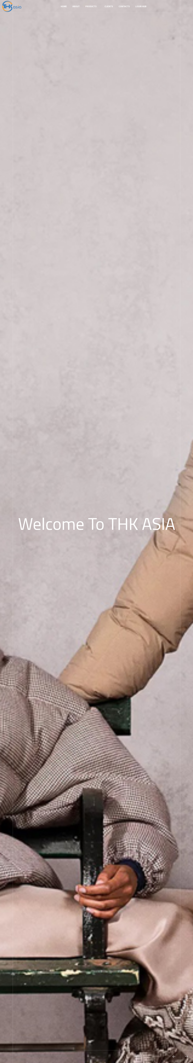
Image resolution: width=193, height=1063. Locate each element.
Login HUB (140, 6)
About (76, 6)
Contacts (124, 6)
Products (90, 6)
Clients (109, 6)
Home (64, 6)
